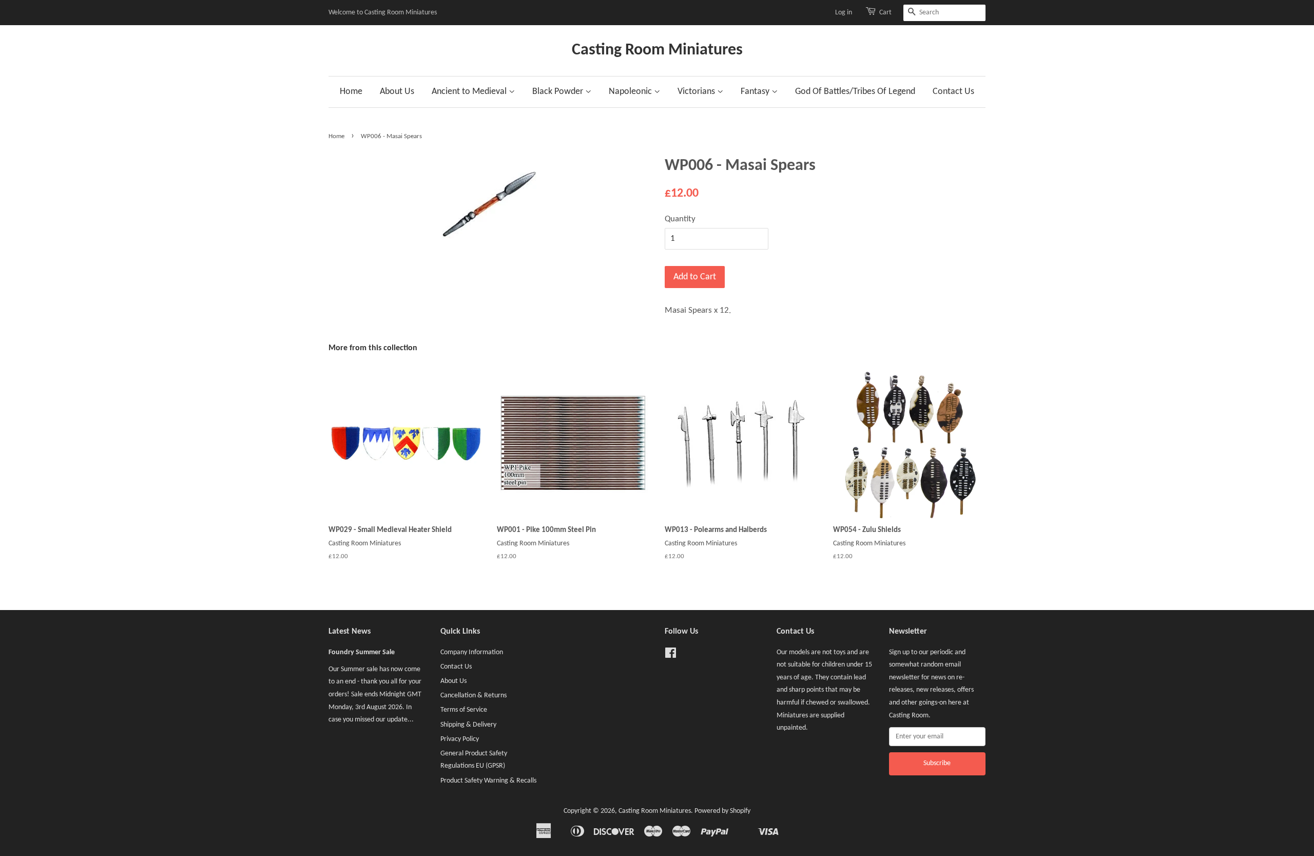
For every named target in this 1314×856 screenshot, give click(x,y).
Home (351, 91)
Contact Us (953, 91)
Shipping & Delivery (468, 725)
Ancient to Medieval (470, 91)
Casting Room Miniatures (657, 50)
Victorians (697, 91)
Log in (843, 12)
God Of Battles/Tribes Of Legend (855, 91)
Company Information (471, 652)
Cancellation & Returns (473, 695)
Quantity (680, 219)
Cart (885, 12)
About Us (397, 91)
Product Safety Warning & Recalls (488, 781)
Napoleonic (631, 91)
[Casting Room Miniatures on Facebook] (671, 655)
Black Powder (558, 91)
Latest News (349, 631)
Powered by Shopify (722, 811)
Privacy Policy (459, 739)
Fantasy (756, 91)
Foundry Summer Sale (361, 652)
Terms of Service (463, 710)
